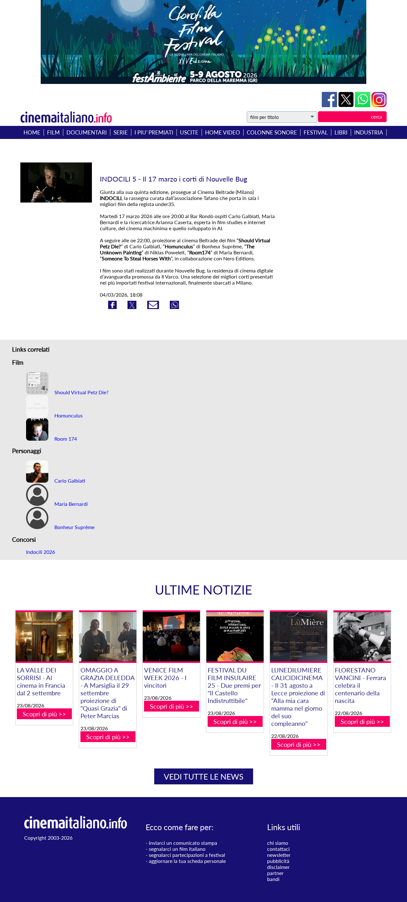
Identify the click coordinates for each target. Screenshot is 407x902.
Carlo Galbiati (69, 481)
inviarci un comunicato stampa (183, 843)
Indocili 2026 (40, 552)
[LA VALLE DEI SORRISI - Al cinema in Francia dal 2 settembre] (44, 636)
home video (222, 132)
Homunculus (68, 415)
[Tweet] (346, 105)
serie (121, 132)
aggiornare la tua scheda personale (187, 861)
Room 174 (65, 439)
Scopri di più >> (44, 714)
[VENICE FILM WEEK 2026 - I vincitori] (171, 636)
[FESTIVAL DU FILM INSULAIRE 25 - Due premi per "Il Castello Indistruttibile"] (235, 636)
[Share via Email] (153, 307)
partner (275, 873)
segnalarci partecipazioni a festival (187, 855)
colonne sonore (272, 132)
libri (341, 132)
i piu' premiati (154, 132)
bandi (273, 879)
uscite (189, 132)
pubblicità (278, 861)
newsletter (279, 855)
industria (368, 132)
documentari (86, 132)
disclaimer (278, 867)
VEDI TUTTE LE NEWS (204, 776)
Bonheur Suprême (73, 527)
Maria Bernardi (70, 504)
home (32, 132)
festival (316, 132)
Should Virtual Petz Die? (80, 392)
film (53, 132)
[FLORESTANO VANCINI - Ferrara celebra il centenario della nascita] (362, 636)
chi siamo (277, 843)
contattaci (278, 849)
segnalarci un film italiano (177, 849)
